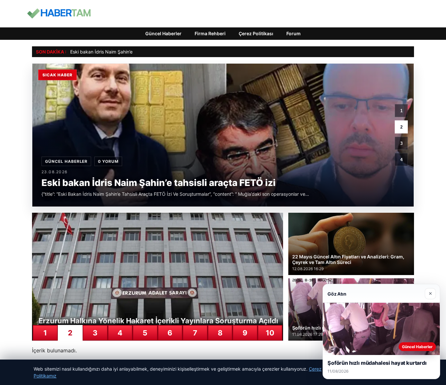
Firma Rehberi (210, 33)
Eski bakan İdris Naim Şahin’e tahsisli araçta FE (120, 51)
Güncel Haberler (163, 33)
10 (270, 333)
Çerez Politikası (256, 33)
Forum (293, 33)
